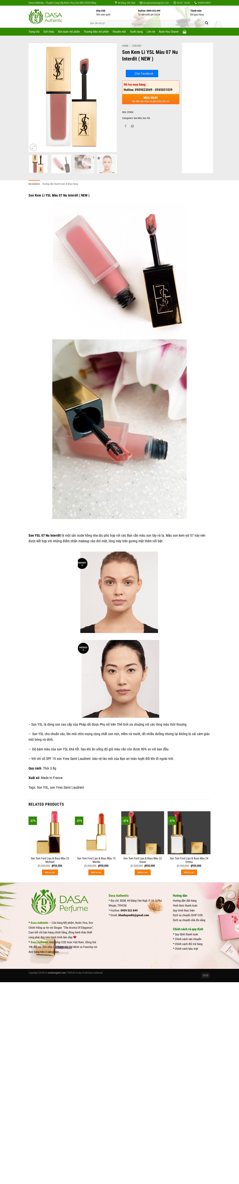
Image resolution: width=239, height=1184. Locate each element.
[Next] (111, 97)
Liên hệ (151, 31)
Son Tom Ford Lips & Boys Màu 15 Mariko (96, 860)
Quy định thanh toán (186, 934)
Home (125, 45)
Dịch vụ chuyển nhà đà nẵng (189, 920)
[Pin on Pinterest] (132, 126)
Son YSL (146, 118)
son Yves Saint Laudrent (74, 759)
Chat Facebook (144, 73)
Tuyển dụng (136, 31)
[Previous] (34, 97)
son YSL (62, 749)
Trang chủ (34, 31)
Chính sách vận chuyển (188, 939)
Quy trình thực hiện (184, 910)
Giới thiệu (48, 31)
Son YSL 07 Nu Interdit (45, 535)
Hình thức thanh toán (185, 905)
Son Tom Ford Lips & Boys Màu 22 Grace (143, 860)
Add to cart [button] (50, 872)
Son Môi (136, 45)
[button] (184, 32)
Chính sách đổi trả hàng (188, 944)
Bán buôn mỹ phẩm (69, 31)
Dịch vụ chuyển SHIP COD (188, 915)
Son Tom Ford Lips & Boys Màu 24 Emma (189, 860)
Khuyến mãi (119, 31)
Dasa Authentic (95, 972)
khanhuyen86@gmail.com (133, 915)
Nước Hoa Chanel (169, 31)
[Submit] (206, 23)
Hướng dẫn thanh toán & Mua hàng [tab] (60, 184)
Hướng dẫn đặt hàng (184, 900)
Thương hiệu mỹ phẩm (96, 31)
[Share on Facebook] (125, 126)
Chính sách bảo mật (186, 948)
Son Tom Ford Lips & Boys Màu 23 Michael (50, 860)
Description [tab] (34, 184)
